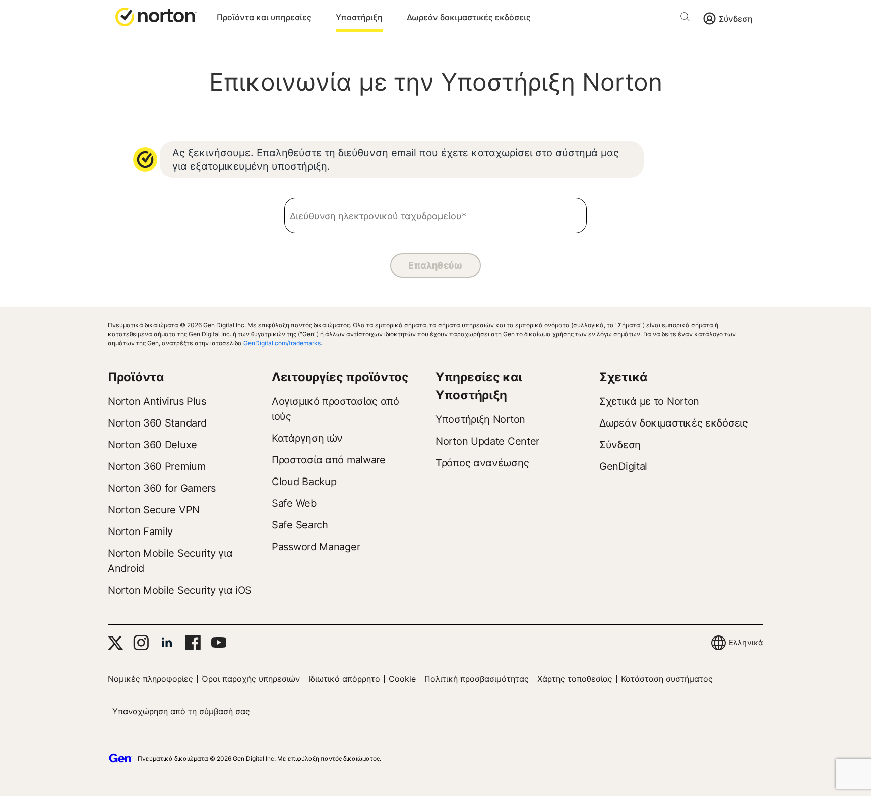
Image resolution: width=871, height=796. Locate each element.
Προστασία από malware (329, 460)
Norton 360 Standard (157, 423)
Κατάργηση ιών (307, 438)
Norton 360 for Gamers (162, 488)
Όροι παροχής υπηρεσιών (251, 679)
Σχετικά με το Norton (649, 401)
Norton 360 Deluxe (152, 445)
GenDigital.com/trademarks (282, 343)
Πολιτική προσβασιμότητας (476, 679)
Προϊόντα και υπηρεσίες (264, 17)
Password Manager (316, 547)
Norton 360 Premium (157, 466)
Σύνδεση (736, 19)
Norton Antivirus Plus (157, 401)
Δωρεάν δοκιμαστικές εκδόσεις (469, 17)
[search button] (687, 18)
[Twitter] (115, 643)
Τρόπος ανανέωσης (482, 463)
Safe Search (300, 525)
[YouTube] (218, 642)
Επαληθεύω (435, 265)
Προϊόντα (136, 376)
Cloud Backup (304, 481)
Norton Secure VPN (154, 510)
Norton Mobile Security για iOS (180, 590)
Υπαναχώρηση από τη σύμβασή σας (181, 711)
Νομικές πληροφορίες (150, 679)
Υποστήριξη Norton (480, 419)
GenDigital (623, 466)
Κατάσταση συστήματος (667, 679)
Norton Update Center (487, 441)
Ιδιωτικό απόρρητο (344, 679)
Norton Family (140, 531)
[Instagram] (141, 642)
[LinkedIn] (167, 642)
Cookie (402, 679)
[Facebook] (193, 642)
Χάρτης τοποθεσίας (574, 679)
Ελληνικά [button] (746, 642)
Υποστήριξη (359, 17)
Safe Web (294, 503)
